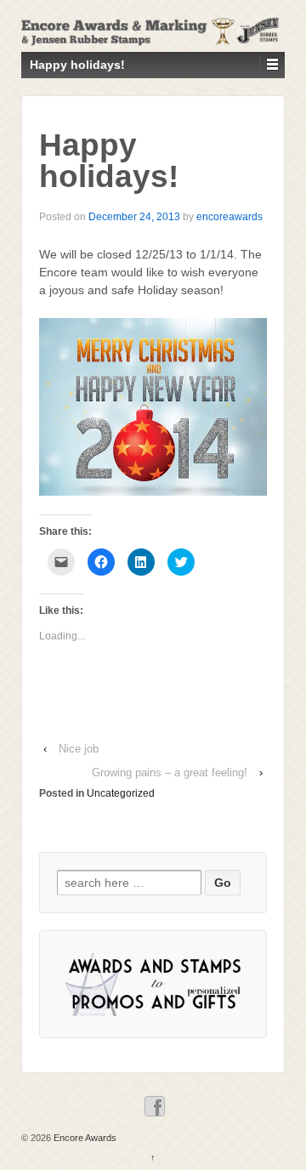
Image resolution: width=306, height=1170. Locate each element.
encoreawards (229, 217)
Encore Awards (83, 1138)
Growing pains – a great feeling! (169, 772)
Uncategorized (121, 793)
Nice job (79, 748)
